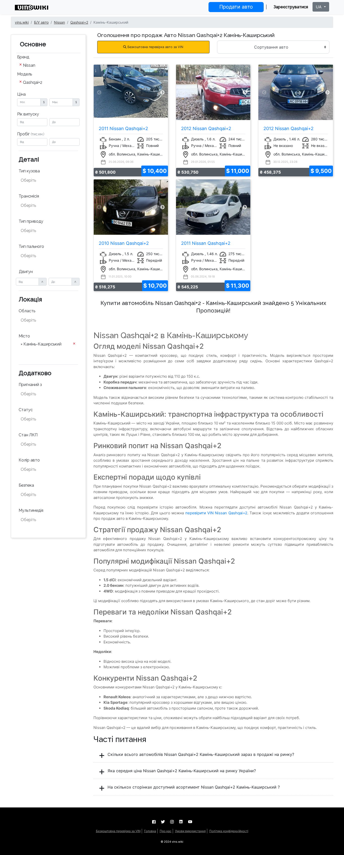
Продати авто (236, 7)
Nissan (59, 22)
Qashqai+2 (79, 22)
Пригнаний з (30, 384)
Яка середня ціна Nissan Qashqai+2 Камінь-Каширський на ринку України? (181, 770)
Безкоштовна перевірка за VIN (118, 831)
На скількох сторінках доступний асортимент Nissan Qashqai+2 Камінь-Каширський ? (193, 787)
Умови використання (190, 831)
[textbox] (46, 180)
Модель (24, 74)
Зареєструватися (290, 7)
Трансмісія (29, 196)
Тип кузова (29, 171)
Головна (150, 831)
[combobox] (48, 65)
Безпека (26, 485)
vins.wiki (22, 22)
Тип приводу (31, 221)
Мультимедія (31, 510)
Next (162, 92)
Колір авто (29, 460)
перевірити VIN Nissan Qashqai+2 (216, 513)
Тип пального (31, 246)
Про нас (165, 831)
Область (27, 310)
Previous (99, 92)
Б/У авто (41, 22)
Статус (26, 409)
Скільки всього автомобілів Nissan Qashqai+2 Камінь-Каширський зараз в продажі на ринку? (200, 754)
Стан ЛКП (28, 435)
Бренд (23, 57)
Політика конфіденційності (228, 831)
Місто (24, 336)
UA (319, 6)
